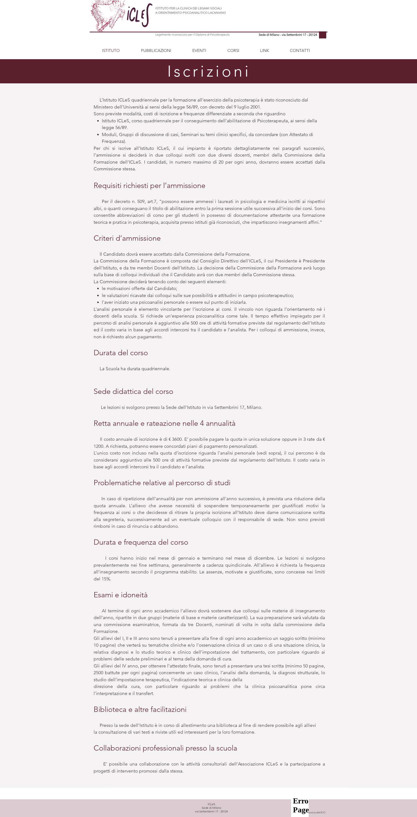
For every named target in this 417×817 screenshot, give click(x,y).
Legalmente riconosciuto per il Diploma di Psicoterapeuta (192, 34)
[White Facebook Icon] (324, 49)
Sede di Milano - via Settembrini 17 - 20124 (288, 34)
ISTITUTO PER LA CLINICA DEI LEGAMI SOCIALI (188, 8)
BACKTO (321, 812)
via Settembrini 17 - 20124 (211, 811)
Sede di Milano (211, 808)
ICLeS (211, 804)
